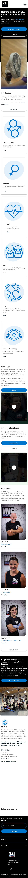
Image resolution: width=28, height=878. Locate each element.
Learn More (14, 448)
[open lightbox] (14, 407)
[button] (25, 4)
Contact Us (14, 34)
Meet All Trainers (14, 650)
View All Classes (14, 109)
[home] (4, 4)
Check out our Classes (14, 680)
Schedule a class (14, 443)
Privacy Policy (18, 874)
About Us (14, 390)
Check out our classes (14, 29)
